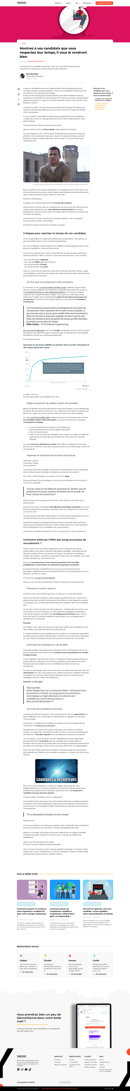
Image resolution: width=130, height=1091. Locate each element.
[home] (21, 3)
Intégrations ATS (104, 1062)
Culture (101, 1064)
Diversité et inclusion (90, 1064)
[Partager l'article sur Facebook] (18, 104)
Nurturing (57, 1062)
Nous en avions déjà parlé (34, 330)
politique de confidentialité (64, 1088)
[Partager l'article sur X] (18, 99)
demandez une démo (104, 3)
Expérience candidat (36, 61)
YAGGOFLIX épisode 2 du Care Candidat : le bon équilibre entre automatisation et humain (98, 911)
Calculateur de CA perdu (74, 1065)
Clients (101, 1060)
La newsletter (73, 1062)
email (34, 78)
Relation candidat (89, 1067)
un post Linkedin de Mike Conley (52, 287)
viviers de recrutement (45, 726)
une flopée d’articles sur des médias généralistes (45, 292)
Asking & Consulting (60, 1064)
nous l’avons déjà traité (40, 417)
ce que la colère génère (45, 578)
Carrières (102, 1067)
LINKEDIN (28, 78)
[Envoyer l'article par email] (18, 89)
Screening (57, 1060)
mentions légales (48, 1088)
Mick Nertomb (32, 74)
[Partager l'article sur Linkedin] (18, 94)
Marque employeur (90, 1060)
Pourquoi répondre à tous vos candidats (105, 1070)
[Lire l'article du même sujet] (32, 890)
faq (76, 1088)
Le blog (71, 1060)
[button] (59, 3)
